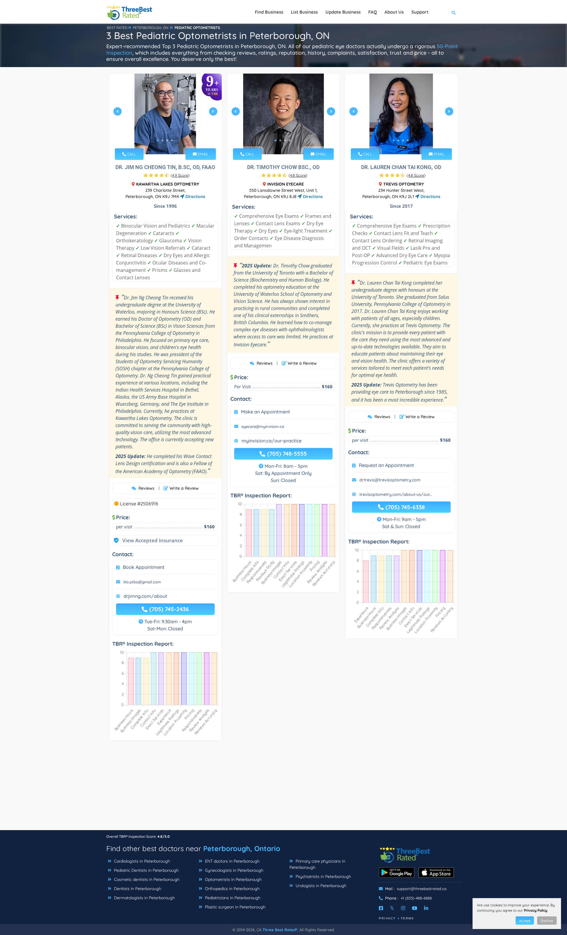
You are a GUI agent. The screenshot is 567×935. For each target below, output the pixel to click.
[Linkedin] (426, 908)
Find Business (269, 12)
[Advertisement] (283, 788)
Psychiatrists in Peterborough (322, 876)
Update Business (343, 12)
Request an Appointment (386, 465)
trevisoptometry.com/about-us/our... (395, 494)
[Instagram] (403, 908)
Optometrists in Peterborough (233, 879)
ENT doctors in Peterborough (232, 861)
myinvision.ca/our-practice (272, 441)
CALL (131, 154)
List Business (304, 12)
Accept (524, 920)
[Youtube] (414, 908)
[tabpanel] (165, 114)
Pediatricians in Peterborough (232, 897)
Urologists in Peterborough (320, 885)
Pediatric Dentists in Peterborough (146, 870)
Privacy (387, 918)
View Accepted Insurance (146, 540)
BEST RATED (117, 27)
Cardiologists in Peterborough (141, 861)
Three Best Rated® (280, 929)
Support (419, 12)
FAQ (372, 12)
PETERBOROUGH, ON (150, 27)
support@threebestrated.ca (422, 888)
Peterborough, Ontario (241, 848)
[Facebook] (381, 908)
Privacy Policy (535, 910)
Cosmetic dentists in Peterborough (146, 879)
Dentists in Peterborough (137, 888)
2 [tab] (162, 140)
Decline (547, 920)
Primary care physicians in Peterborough (317, 864)
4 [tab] (172, 140)
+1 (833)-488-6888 (416, 898)
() (180, 175)
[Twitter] (392, 908)
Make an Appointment (265, 412)
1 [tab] (158, 140)
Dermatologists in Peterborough (144, 897)
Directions (194, 196)
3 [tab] (167, 140)
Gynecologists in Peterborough (233, 870)
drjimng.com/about (145, 596)
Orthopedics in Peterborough (232, 888)
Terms (407, 918)
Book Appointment (143, 567)
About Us (394, 12)
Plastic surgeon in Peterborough (234, 907)
